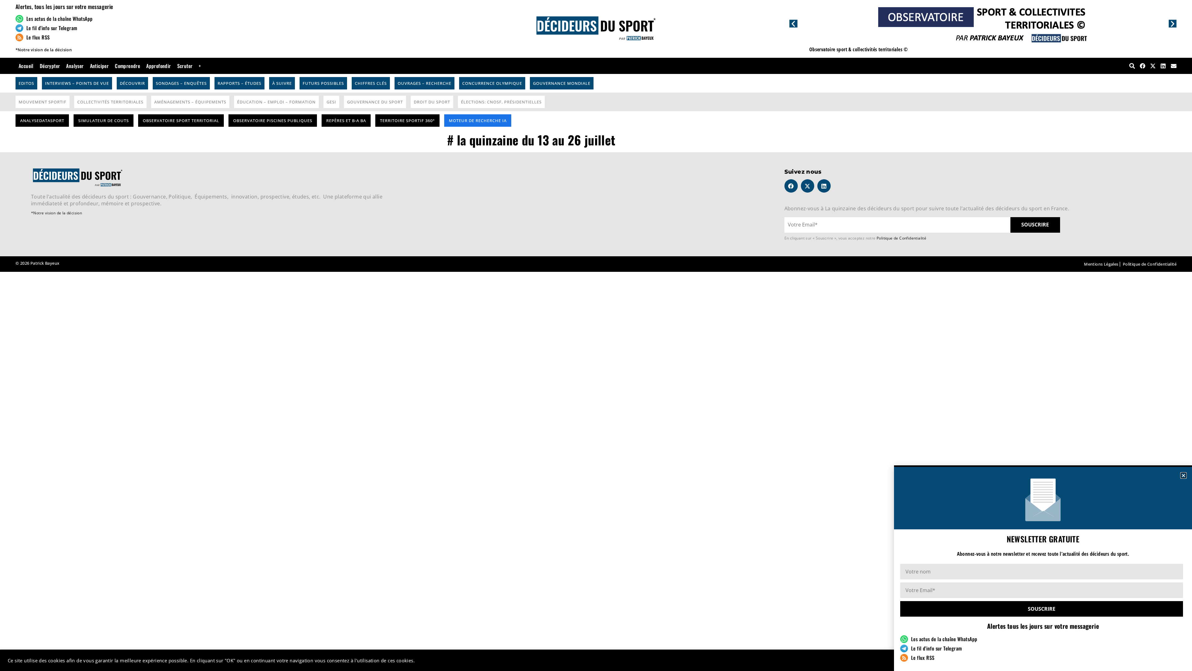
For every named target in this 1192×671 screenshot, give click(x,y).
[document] (596, 335)
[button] (1183, 475)
